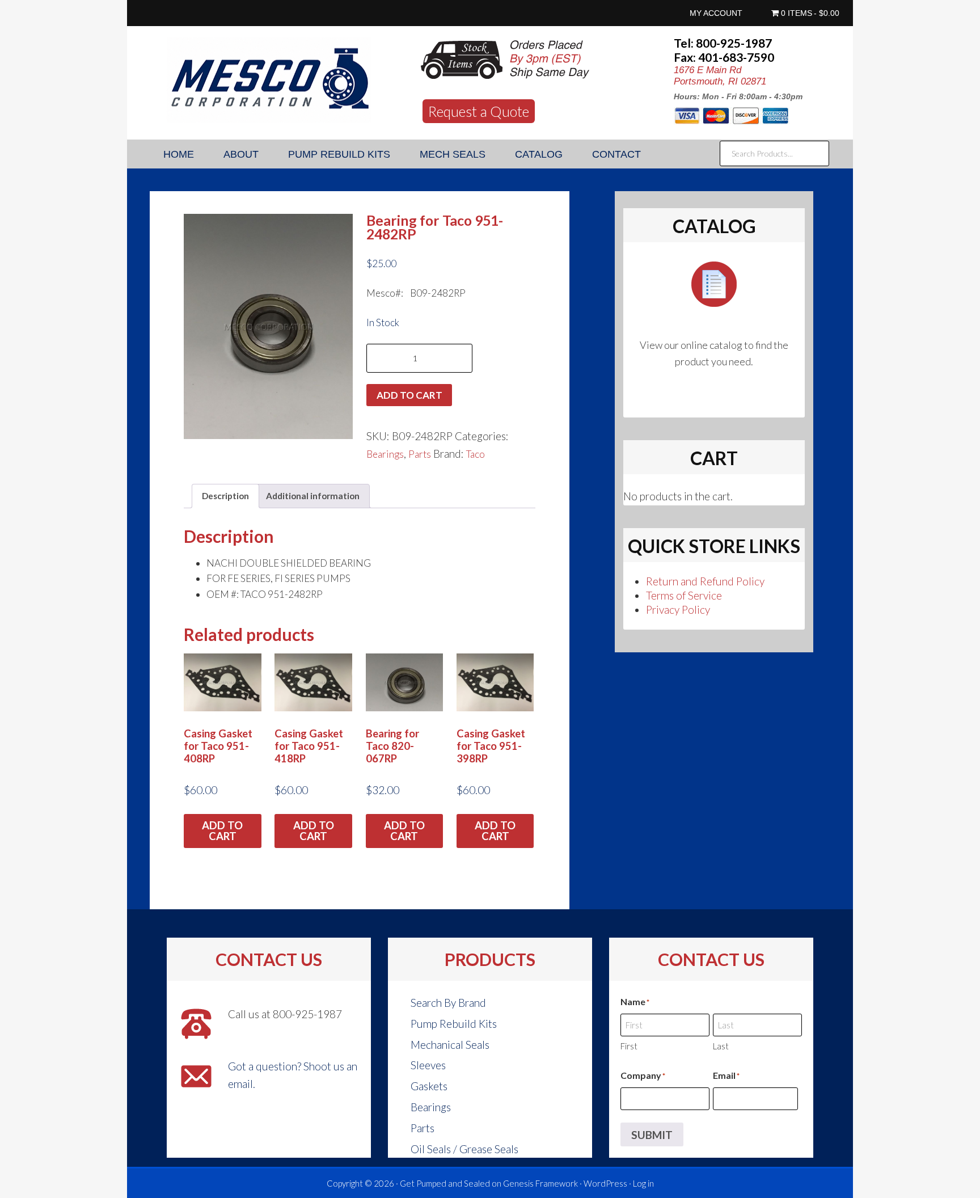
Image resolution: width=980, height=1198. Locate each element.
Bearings (385, 454)
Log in (643, 1183)
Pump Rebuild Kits (454, 1023)
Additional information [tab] (313, 496)
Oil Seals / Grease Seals (464, 1148)
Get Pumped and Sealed (445, 1183)
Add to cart (409, 395)
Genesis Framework (540, 1183)
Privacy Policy (678, 609)
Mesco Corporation (269, 80)
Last (721, 1046)
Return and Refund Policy (705, 581)
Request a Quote (478, 111)
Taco (475, 454)
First (628, 1046)
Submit (652, 1134)
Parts (419, 454)
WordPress (605, 1183)
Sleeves (428, 1065)
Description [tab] (225, 496)
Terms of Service (684, 595)
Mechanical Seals (450, 1044)
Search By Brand (448, 1002)
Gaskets (429, 1085)
